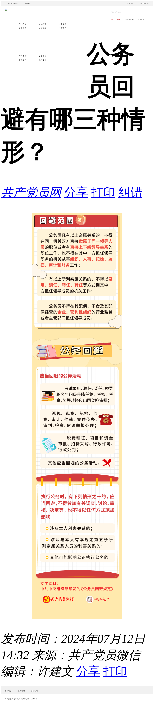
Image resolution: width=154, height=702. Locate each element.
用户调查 (34, 691)
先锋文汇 (42, 60)
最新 (112, 19)
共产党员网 (31, 192)
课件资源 (22, 56)
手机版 (27, 3)
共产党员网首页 (13, 3)
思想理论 (22, 24)
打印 (103, 192)
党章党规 (22, 28)
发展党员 (141, 19)
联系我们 (21, 691)
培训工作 (62, 24)
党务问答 (42, 56)
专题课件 (22, 60)
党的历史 (42, 24)
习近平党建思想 (129, 19)
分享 (76, 192)
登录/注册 (130, 3)
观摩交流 (62, 28)
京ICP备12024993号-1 (29, 699)
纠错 (130, 192)
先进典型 (42, 28)
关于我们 (8, 691)
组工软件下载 (145, 3)
